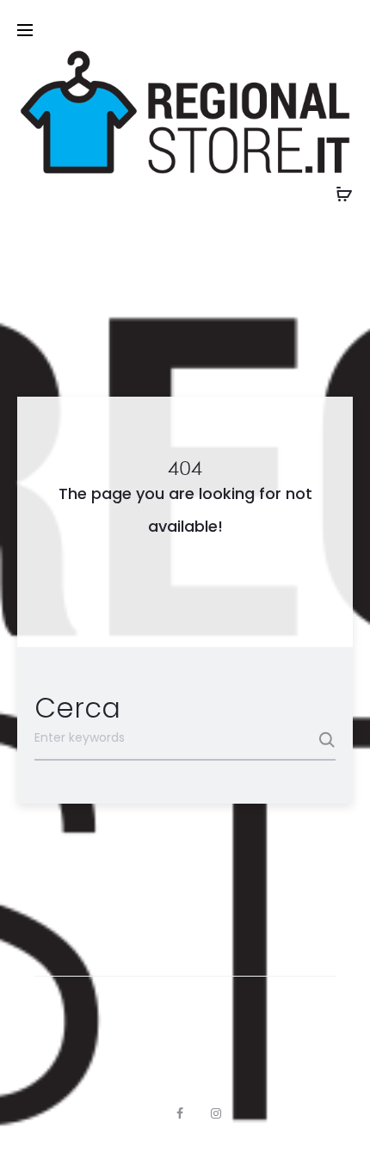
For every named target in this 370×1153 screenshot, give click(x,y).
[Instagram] (216, 1113)
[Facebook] (179, 1113)
